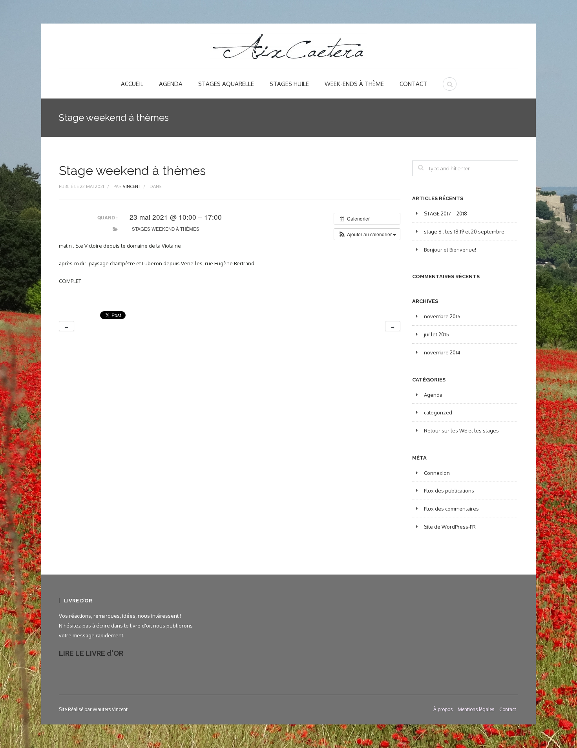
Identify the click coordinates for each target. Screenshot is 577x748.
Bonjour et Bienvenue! (450, 249)
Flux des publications (449, 490)
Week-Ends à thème (354, 84)
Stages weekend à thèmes (165, 229)
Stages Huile (289, 84)
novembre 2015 (442, 316)
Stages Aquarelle (226, 84)
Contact (413, 84)
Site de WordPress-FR (450, 527)
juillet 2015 (436, 334)
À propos (443, 709)
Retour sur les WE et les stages (461, 430)
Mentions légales (476, 709)
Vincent (131, 186)
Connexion (437, 473)
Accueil (132, 84)
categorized (438, 412)
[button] (367, 234)
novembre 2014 (442, 352)
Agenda (171, 84)
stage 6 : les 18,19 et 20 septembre (464, 231)
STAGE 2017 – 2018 (445, 213)
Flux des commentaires (451, 508)
